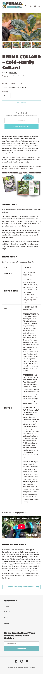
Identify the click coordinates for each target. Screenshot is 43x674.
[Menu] (39, 5)
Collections (8, 612)
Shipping (5, 76)
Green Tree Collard (27, 169)
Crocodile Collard (13, 169)
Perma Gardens (18, 667)
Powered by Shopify (29, 667)
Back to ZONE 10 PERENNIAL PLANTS (23, 587)
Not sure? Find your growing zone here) (30, 299)
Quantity (5, 91)
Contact (7, 623)
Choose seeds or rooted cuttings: (12, 83)
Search (6, 606)
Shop (6, 617)
